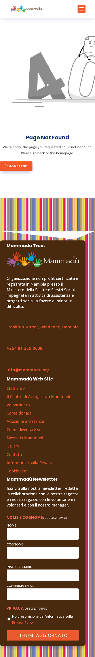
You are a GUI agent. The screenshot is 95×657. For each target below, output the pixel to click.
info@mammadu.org (28, 369)
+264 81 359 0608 (24, 348)
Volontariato (18, 404)
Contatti (14, 454)
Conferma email (20, 585)
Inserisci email (19, 566)
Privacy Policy (23, 622)
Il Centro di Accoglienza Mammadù (39, 396)
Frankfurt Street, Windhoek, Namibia (43, 327)
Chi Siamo (16, 388)
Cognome (15, 544)
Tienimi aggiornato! (43, 635)
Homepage (18, 166)
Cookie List (17, 471)
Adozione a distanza (25, 421)
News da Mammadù (26, 437)
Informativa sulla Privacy (29, 462)
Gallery (13, 446)
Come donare (19, 413)
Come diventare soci (25, 429)
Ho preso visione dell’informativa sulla (42, 619)
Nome (11, 525)
